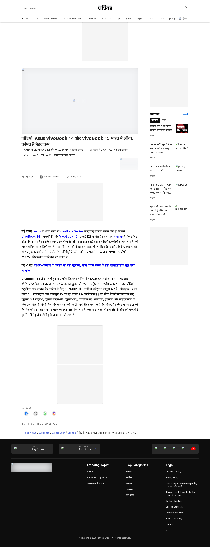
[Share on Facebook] (26, 414)
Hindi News (29, 433)
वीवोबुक (118, 237)
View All (184, 114)
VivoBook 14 (31, 237)
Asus (37, 232)
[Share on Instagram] (54, 414)
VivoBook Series (71, 232)
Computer (58, 433)
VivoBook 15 (68, 237)
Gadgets (44, 433)
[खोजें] (186, 8)
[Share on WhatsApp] (45, 414)
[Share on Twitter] (35, 414)
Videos (72, 433)
